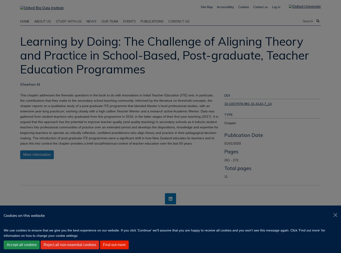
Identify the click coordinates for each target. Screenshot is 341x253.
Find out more (114, 245)
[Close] (335, 215)
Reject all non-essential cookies (70, 245)
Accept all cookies (22, 245)
